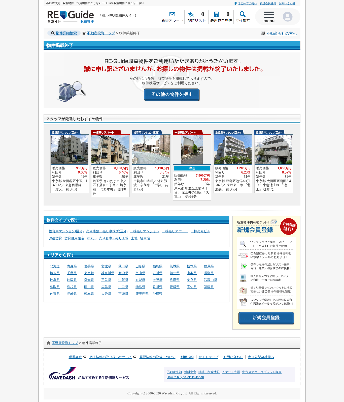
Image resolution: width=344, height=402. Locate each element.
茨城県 (175, 266)
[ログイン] (289, 16)
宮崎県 (123, 294)
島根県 (72, 287)
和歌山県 (210, 280)
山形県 (140, 266)
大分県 (106, 294)
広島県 (106, 287)
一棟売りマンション (144, 231)
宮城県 (106, 266)
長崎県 (72, 294)
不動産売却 (174, 372)
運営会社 (75, 357)
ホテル (91, 238)
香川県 (157, 287)
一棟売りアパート (175, 231)
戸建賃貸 (55, 238)
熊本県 (89, 294)
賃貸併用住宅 (74, 238)
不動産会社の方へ (281, 34)
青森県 (72, 266)
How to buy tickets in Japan (185, 377)
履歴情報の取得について (158, 357)
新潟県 (123, 273)
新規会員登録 (268, 3)
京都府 (140, 280)
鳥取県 (55, 287)
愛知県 (89, 280)
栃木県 (192, 266)
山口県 (123, 287)
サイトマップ (208, 357)
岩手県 (89, 266)
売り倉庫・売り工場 (113, 238)
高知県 (192, 287)
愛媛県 (175, 287)
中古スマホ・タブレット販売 (262, 372)
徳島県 (140, 287)
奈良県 (192, 280)
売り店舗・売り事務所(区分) (106, 231)
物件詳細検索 (66, 33)
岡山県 (89, 287)
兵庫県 (175, 280)
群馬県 (209, 266)
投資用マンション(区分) (66, 231)
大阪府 (157, 280)
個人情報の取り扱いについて (110, 357)
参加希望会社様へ (261, 357)
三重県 (106, 280)
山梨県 (192, 273)
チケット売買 (231, 372)
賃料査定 (190, 372)
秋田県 (123, 266)
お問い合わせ (287, 3)
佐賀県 (55, 294)
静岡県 (72, 280)
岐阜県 (55, 280)
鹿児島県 (142, 294)
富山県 (140, 273)
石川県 (157, 273)
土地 (134, 238)
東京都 (89, 273)
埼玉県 (55, 273)
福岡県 (209, 287)
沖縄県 (157, 294)
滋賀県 (123, 280)
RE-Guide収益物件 (61, 11)
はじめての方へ (247, 3)
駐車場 (145, 238)
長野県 (209, 273)
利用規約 (187, 357)
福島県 (157, 266)
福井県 (175, 273)
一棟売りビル (200, 231)
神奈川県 (107, 273)
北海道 (55, 266)
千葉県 (72, 273)
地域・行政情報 (209, 372)
